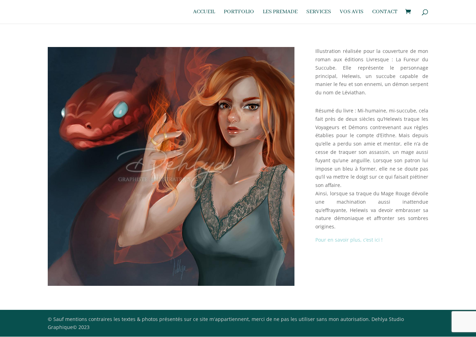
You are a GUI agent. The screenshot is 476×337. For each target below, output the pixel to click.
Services (318, 12)
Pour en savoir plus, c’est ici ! (349, 239)
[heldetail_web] (171, 285)
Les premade (280, 12)
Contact (385, 12)
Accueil (204, 12)
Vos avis (351, 12)
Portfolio (239, 12)
